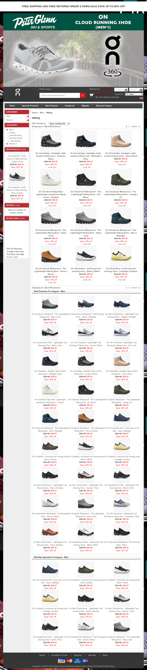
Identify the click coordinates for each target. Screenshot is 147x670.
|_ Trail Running (14, 141)
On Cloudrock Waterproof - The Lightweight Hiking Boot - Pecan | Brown (50, 271)
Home (41, 89)
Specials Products (30, 106)
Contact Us (70, 106)
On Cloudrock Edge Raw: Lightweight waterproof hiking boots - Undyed (51, 194)
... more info (51, 167)
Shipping (78, 655)
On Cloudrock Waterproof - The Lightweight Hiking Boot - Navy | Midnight (121, 233)
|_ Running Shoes (14, 138)
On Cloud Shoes (107, 666)
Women (10, 120)
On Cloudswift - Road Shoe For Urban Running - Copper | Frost (17, 156)
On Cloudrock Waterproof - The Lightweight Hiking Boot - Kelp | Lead (51, 233)
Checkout (115, 97)
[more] (23, 149)
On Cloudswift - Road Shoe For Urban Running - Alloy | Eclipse (17, 187)
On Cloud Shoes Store (110, 89)
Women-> (13, 144)
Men (8, 116)
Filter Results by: (39, 123)
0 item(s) (106, 97)
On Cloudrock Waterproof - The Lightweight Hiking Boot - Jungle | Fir (121, 194)
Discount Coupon (104, 106)
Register (85, 106)
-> (11, 130)
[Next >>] (136, 126)
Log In (48, 89)
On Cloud (97, 666)
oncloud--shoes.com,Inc (84, 666)
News (105, 655)
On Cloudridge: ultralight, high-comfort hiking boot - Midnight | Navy (85, 156)
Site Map (92, 655)
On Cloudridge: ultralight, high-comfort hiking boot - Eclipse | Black (50, 156)
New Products (51, 106)
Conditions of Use (59, 655)
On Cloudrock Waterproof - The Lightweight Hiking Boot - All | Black (86, 194)
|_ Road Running (14, 135)
